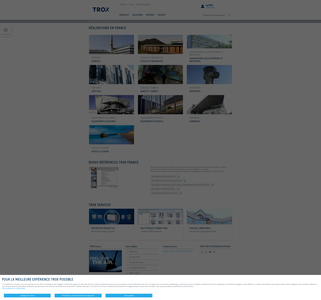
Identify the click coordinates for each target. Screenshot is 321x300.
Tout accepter (129, 295)
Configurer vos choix (27, 295)
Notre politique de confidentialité (13, 288)
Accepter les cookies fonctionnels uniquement (78, 295)
